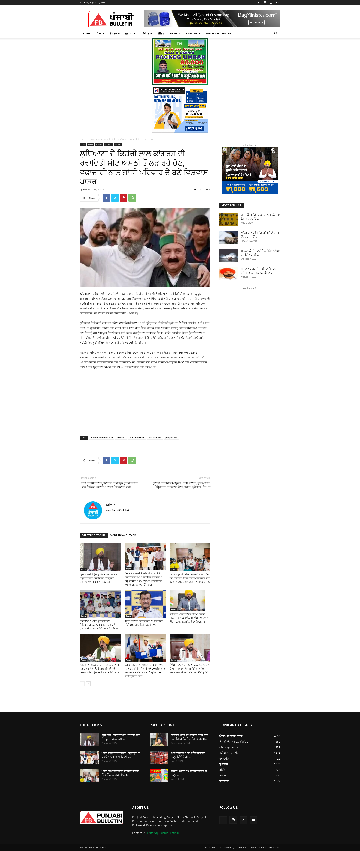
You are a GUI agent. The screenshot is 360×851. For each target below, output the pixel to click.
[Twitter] (271, 2)
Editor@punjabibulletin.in (163, 833)
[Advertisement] (108, 398)
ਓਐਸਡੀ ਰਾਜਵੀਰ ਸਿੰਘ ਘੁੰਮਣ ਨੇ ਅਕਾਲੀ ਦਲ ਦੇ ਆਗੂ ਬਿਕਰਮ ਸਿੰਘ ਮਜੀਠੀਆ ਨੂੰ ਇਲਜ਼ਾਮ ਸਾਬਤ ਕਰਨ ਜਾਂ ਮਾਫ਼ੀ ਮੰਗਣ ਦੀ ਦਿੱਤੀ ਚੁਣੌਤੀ (189, 669)
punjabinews (155, 437)
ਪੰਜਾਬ (99, 33)
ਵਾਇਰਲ (118, 144)
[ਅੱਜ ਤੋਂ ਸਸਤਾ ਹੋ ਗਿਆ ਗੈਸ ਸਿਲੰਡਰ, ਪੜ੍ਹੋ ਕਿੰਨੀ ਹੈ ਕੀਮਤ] (159, 757)
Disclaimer (211, 847)
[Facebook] (259, 2)
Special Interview (219, 33)
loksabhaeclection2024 (102, 437)
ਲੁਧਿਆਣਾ (108, 144)
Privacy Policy (227, 847)
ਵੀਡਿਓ (161, 33)
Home (86, 33)
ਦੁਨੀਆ (128, 33)
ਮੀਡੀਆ (99, 144)
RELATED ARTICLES (94, 535)
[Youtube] (277, 2)
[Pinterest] (123, 198)
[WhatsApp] (132, 198)
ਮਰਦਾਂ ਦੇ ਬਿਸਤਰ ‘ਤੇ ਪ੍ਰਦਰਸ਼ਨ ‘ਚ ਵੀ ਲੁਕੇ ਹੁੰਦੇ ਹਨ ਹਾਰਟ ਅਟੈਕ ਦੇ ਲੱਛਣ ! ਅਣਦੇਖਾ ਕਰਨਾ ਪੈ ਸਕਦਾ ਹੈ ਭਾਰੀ (109, 485)
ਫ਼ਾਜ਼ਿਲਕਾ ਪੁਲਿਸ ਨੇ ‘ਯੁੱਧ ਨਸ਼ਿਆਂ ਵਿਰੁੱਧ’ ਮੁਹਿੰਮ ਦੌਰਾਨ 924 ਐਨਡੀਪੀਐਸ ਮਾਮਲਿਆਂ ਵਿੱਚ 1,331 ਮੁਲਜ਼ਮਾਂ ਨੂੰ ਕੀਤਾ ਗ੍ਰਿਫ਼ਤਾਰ (189, 618)
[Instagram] (265, 2)
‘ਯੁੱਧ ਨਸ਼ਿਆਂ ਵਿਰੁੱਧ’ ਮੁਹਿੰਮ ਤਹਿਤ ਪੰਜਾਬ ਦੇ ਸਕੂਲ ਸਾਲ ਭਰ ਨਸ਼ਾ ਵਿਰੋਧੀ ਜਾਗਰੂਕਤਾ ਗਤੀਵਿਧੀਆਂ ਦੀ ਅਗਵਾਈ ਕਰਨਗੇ (98, 578)
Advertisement (258, 847)
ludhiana (121, 437)
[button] (275, 34)
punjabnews (171, 437)
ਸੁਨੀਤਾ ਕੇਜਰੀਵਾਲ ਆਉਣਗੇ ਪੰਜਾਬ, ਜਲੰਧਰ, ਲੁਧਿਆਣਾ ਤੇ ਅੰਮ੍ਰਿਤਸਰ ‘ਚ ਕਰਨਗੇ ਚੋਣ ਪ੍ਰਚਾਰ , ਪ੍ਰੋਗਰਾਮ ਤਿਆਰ (181, 485)
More (173, 33)
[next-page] (88, 683)
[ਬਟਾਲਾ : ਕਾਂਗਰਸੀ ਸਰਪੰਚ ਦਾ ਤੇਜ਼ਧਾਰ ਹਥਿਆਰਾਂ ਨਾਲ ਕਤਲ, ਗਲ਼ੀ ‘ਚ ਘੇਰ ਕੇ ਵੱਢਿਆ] (228, 273)
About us (242, 847)
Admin (86, 189)
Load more (248, 287)
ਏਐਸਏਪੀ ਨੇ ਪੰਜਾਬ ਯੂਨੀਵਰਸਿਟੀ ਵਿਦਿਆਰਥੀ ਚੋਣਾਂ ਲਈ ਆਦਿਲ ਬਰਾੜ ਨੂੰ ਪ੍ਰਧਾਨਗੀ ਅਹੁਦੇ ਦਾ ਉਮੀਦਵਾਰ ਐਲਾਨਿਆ (99, 625)
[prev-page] (82, 683)
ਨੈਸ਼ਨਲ (113, 33)
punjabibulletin (137, 437)
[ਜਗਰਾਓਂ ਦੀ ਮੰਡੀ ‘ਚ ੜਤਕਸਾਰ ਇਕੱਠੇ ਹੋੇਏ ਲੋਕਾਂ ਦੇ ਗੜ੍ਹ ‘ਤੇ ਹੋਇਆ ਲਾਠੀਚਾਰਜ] (228, 219)
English (191, 33)
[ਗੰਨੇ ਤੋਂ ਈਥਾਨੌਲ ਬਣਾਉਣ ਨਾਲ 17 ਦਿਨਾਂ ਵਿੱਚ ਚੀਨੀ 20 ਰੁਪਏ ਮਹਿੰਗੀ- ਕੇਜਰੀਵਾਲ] (145, 604)
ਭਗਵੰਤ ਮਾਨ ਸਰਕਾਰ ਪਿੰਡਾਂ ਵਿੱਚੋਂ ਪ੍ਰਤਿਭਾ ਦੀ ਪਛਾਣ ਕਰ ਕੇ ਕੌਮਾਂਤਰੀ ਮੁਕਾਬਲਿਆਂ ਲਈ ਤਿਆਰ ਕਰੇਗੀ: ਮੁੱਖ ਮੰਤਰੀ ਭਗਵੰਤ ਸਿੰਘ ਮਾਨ (99, 669)
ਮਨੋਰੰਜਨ (145, 33)
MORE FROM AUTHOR (123, 535)
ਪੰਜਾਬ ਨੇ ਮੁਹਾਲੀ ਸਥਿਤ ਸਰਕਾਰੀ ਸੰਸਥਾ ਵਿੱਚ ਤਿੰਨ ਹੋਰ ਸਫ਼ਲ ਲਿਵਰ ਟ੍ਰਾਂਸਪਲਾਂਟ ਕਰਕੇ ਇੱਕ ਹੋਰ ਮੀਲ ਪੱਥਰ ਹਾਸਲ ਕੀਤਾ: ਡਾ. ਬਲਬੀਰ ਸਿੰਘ (190, 578)
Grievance (274, 847)
